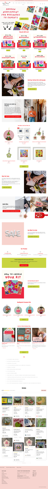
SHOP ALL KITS (24, 18)
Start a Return (4, 481)
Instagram (35, 472)
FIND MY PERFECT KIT (33, 286)
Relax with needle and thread (11, 467)
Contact (3, 472)
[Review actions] (11, 406)
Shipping (3, 480)
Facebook (35, 473)
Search (3, 479)
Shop (24, 50)
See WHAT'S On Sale (33, 236)
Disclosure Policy (4, 473)
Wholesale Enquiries (4, 483)
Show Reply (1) (15, 437)
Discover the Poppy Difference (13, 116)
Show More (15, 411)
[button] (40, 4)
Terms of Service (4, 482)
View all (24, 166)
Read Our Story (6, 187)
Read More (8, 50)
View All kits (24, 265)
